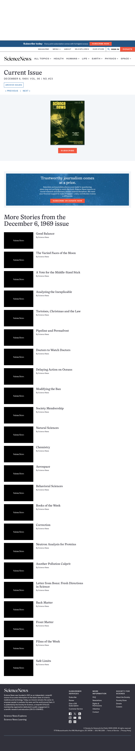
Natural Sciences (47, 428)
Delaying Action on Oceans (54, 369)
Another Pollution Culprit (53, 564)
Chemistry (43, 447)
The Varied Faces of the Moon (56, 253)
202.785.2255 (100, 730)
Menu (56, 49)
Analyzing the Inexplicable (54, 292)
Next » (26, 91)
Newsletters (97, 700)
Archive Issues (13, 85)
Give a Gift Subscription (73, 704)
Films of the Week (48, 641)
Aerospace (43, 467)
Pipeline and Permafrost (52, 331)
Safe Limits (43, 661)
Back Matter (44, 602)
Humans (72, 58)
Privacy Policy (126, 730)
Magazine (43, 49)
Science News (43, 237)
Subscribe (67, 150)
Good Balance (45, 233)
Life (84, 58)
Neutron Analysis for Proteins (56, 544)
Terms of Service (113, 730)
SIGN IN (115, 49)
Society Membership (50, 408)
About (67, 49)
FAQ (94, 697)
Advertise (96, 709)
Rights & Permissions (97, 704)
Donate (127, 49)
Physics (110, 58)
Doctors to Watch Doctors (53, 350)
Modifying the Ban (48, 389)
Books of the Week (48, 505)
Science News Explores (15, 715)
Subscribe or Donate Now (67, 201)
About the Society (123, 697)
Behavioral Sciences (49, 486)
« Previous (11, 91)
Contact (96, 712)
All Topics (41, 58)
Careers (119, 707)
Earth (96, 58)
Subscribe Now (100, 44)
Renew (71, 700)
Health (59, 58)
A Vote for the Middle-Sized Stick (58, 272)
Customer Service (76, 709)
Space (125, 58)
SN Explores (82, 49)
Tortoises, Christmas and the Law (58, 311)
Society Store (121, 700)
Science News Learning (15, 719)
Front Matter (45, 622)
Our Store (98, 49)
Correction (43, 525)
